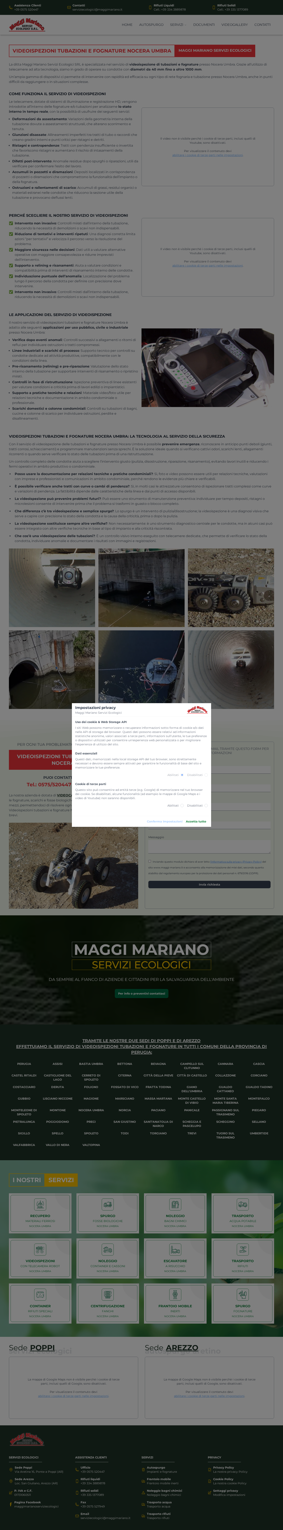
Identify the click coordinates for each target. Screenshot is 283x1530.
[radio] (182, 775)
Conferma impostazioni (165, 821)
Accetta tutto (196, 821)
